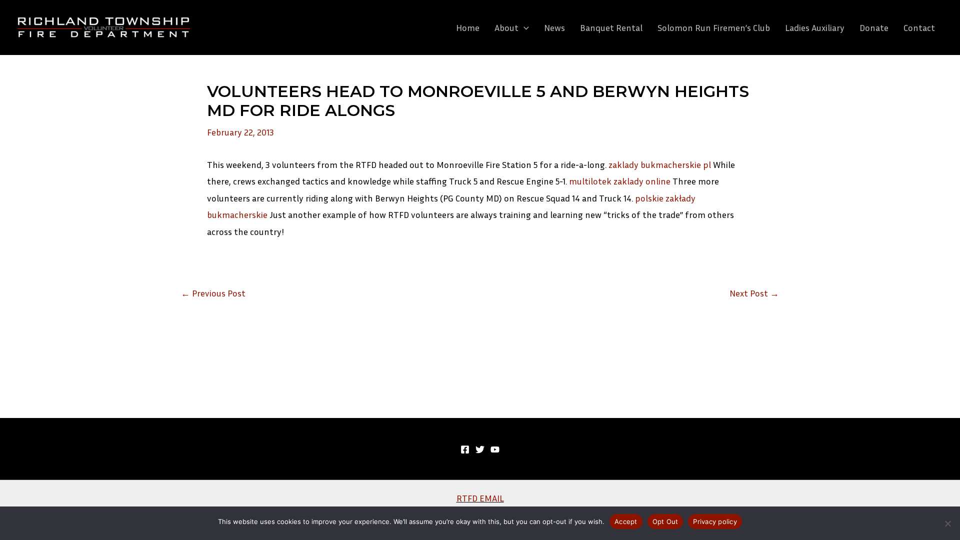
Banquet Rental (611, 27)
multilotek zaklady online (619, 181)
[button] (523, 27)
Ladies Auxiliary (814, 27)
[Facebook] (465, 449)
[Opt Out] (947, 523)
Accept (626, 522)
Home (468, 27)
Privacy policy (715, 522)
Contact (919, 27)
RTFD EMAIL (480, 498)
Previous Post (213, 293)
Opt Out (665, 522)
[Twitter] (480, 449)
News (554, 27)
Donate (874, 27)
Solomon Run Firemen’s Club (714, 27)
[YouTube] (495, 449)
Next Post (754, 293)
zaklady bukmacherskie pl (659, 164)
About (506, 27)
